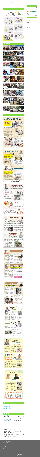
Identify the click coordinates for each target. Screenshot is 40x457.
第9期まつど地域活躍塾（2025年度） (8, 433)
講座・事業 (28, 20)
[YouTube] (20, 454)
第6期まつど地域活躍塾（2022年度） (7, 408)
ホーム (9, 453)
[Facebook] (18, 454)
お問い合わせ (28, 27)
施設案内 (23, 453)
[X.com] (19, 454)
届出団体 (28, 22)
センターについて (26, 453)
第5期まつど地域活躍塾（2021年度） (7, 407)
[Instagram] (21, 454)
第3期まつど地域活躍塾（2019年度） (7, 405)
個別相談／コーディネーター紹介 (17, 453)
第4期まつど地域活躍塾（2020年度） (7, 406)
